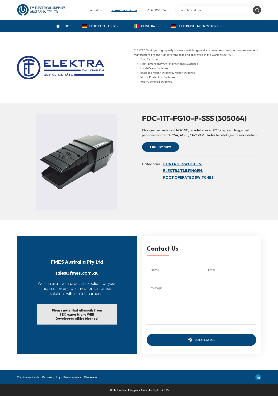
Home (66, 26)
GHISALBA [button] (148, 26)
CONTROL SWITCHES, (182, 164)
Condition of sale (28, 377)
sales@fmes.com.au (124, 10)
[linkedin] (258, 377)
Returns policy (51, 377)
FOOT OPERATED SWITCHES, (189, 177)
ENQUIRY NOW (160, 147)
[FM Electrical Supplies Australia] (41, 10)
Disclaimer (90, 377)
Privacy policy (72, 377)
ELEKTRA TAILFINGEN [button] (103, 26)
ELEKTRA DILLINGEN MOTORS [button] (198, 26)
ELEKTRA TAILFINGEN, (183, 170)
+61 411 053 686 (156, 10)
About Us (96, 10)
